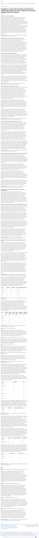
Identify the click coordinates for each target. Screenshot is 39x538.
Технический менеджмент (31, 3)
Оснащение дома (24, 3)
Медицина (19, 3)
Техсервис (15, 3)
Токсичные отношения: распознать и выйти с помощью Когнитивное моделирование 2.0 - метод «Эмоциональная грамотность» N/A (29, 525)
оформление (10, 379)
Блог (1, 532)
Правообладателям (13, 533)
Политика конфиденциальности (5, 533)
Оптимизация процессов (9, 3)
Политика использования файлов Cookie (26, 532)
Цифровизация (3, 3)
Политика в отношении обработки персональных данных (11, 532)
